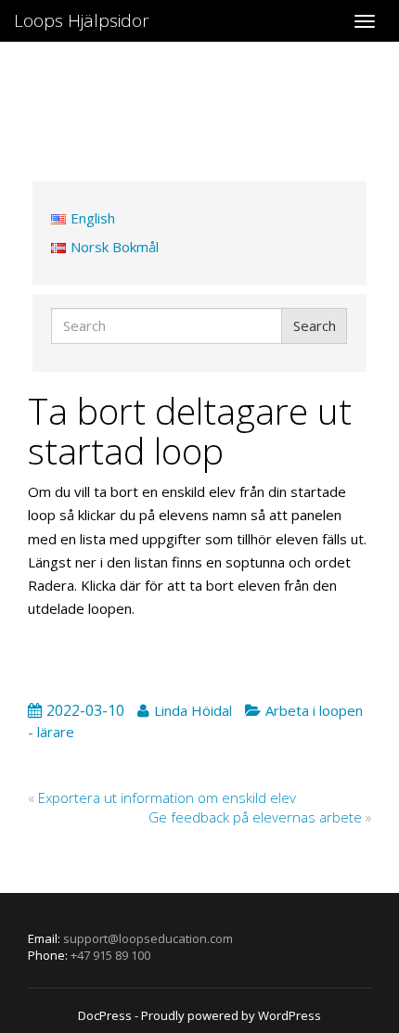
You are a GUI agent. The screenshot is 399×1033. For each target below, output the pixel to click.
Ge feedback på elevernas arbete (255, 817)
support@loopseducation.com (148, 938)
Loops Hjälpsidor (81, 20)
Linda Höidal (193, 710)
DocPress (105, 1015)
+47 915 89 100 (110, 955)
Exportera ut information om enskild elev (167, 797)
